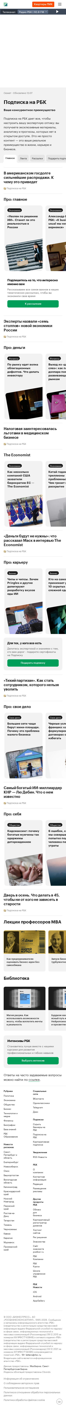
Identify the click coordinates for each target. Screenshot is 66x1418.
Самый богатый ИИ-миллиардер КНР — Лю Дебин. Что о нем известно (33, 792)
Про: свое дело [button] (17, 707)
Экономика (14, 210)
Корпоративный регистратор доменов (38, 1222)
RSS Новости (40, 1156)
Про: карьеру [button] (16, 562)
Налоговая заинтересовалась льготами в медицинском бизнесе (30, 433)
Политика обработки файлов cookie (24, 1399)
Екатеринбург (11, 1162)
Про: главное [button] (15, 199)
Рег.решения (38, 1237)
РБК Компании (38, 1257)
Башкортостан (11, 1175)
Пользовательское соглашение (21, 1387)
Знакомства (38, 1241)
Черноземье (10, 1229)
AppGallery (38, 1300)
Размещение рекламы (38, 1190)
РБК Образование (11, 1135)
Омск (6, 1170)
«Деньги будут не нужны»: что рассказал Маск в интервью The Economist (32, 540)
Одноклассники (40, 1102)
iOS (35, 1291)
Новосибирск (11, 1166)
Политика (9, 1095)
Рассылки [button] (37, 158)
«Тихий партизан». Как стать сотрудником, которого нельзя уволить (31, 685)
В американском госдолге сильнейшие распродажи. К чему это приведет (29, 178)
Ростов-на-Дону (9, 1214)
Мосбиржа (35, 1366)
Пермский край (9, 1207)
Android (37, 1296)
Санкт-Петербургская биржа (26, 1367)
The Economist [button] (17, 455)
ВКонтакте (38, 1098)
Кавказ (7, 1233)
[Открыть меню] (59, 4)
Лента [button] (23, 158)
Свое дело (14, 717)
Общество (14, 824)
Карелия (8, 1237)
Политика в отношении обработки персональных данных (32, 1393)
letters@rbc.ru (33, 1354)
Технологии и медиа (11, 1115)
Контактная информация (38, 1178)
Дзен (35, 1111)
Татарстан (9, 1220)
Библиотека (16, 978)
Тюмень (8, 1224)
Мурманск (9, 1242)
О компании (38, 1171)
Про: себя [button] (12, 814)
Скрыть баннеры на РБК (39, 1127)
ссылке (34, 1079)
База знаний (10, 1129)
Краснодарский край (11, 1193)
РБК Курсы (36, 1265)
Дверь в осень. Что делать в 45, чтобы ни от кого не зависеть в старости (32, 900)
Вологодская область (10, 1181)
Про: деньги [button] (14, 348)
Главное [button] (10, 158)
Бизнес (12, 573)
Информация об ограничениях (21, 1378)
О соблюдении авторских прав (21, 1382)
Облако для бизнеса (37, 1212)
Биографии (9, 1124)
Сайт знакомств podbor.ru (38, 1248)
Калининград (10, 1186)
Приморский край (10, 1248)
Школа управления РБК (38, 1273)
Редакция (38, 1183)
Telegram (38, 1107)
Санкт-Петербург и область (10, 1154)
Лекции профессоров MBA (32, 922)
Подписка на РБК (39, 1136)
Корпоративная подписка (40, 1143)
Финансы (13, 358)
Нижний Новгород (9, 1200)
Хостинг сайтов (37, 1231)
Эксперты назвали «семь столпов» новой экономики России (28, 326)
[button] (23, 238)
